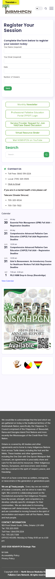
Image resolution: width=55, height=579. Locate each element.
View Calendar (8, 280)
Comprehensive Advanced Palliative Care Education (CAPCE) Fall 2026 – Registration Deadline (30, 250)
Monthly (27, 104)
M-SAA (5, 552)
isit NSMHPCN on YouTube (27, 140)
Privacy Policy (8, 558)
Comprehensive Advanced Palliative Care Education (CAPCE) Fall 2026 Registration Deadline (29, 236)
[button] (39, 8)
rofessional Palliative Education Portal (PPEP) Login (27, 114)
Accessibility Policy (10, 555)
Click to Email (14, 184)
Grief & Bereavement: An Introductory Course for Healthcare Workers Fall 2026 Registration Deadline (31, 264)
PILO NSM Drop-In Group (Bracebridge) (28, 275)
